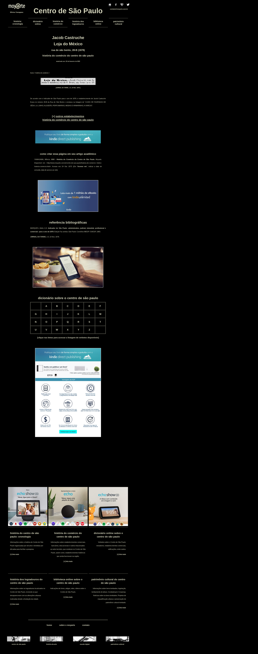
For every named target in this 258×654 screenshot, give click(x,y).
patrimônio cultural (117, 644)
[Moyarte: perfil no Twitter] (128, 8)
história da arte (51, 644)
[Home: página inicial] (110, 8)
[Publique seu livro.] (68, 144)
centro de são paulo (19, 644)
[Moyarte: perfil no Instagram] (122, 8)
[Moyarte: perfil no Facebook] (116, 8)
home (32, 73)
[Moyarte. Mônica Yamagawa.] (17, 11)
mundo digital (84, 644)
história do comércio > (42, 73)
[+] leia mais (14, 554)
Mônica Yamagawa (16, 12)
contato (85, 625)
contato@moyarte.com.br (119, 9)
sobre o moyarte (67, 625)
